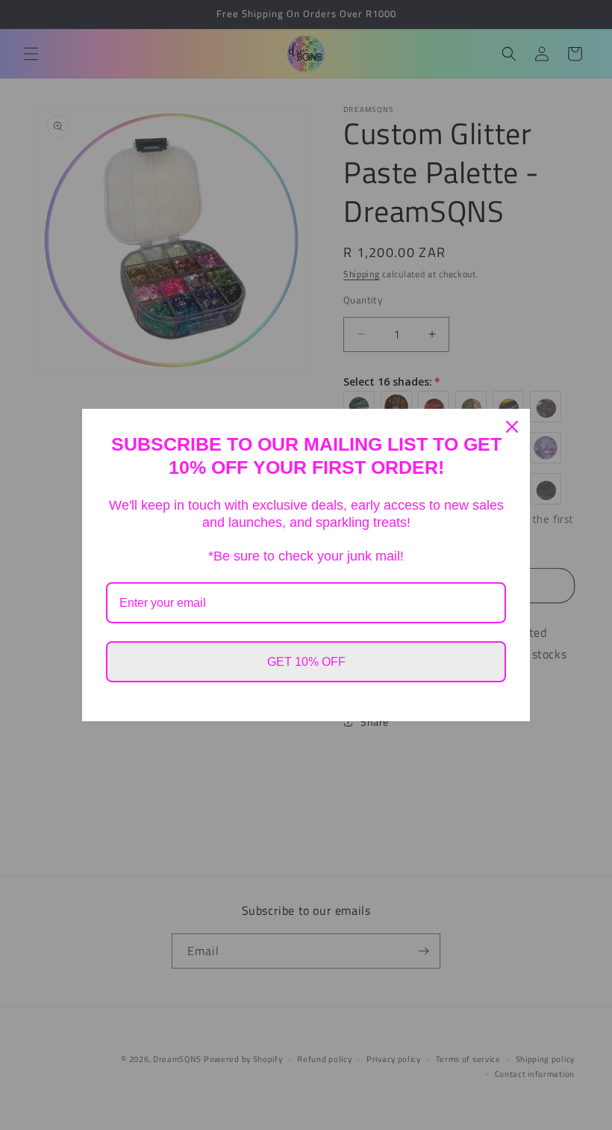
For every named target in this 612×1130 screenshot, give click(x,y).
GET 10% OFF (306, 661)
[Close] (512, 427)
